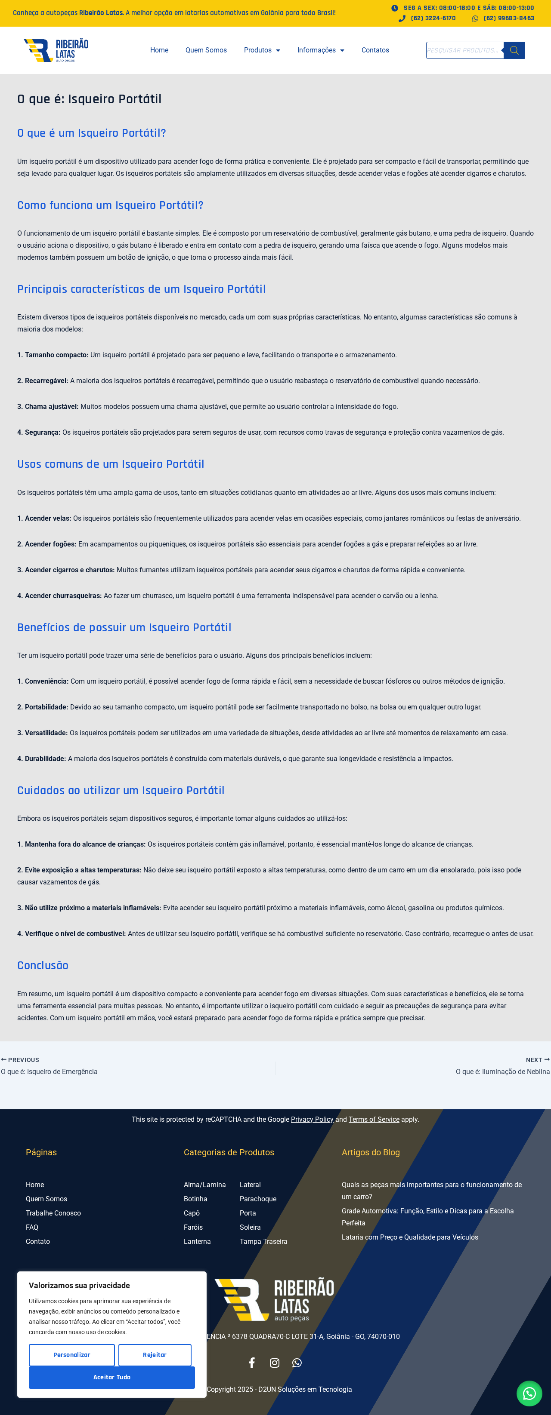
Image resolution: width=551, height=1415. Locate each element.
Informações (316, 50)
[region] (112, 1334)
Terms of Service (374, 1119)
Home (159, 50)
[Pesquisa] (514, 50)
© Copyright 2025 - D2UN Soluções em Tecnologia (275, 1389)
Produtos (258, 50)
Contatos (375, 50)
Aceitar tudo (112, 1377)
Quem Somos (206, 50)
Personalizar (71, 1355)
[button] (529, 1393)
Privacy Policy (312, 1119)
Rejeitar (155, 1355)
